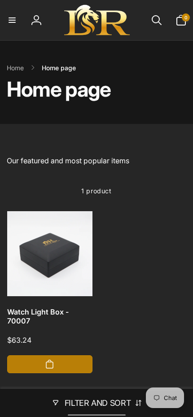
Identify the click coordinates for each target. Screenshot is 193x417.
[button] (12, 20)
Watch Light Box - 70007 (38, 316)
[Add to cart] (49, 364)
